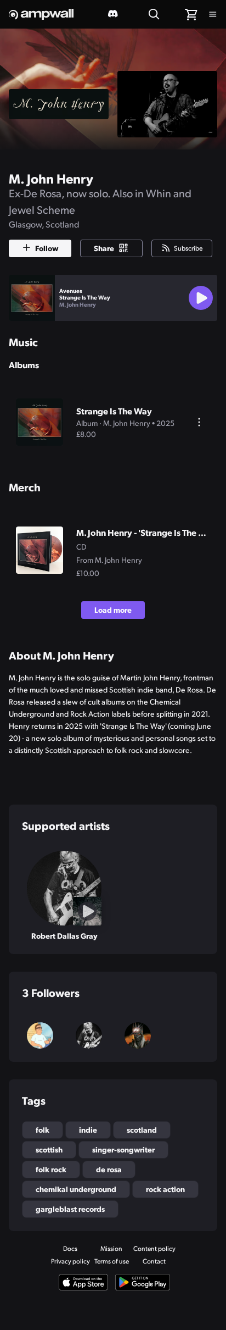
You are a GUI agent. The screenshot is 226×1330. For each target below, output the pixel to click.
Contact (154, 1261)
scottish (49, 1149)
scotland (142, 1129)
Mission (111, 1248)
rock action (165, 1189)
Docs (70, 1248)
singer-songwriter (123, 1149)
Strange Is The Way (84, 297)
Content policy (154, 1248)
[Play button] (201, 298)
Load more (113, 609)
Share (104, 248)
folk (42, 1129)
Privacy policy (70, 1261)
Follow (46, 248)
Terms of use (111, 1261)
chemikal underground (76, 1189)
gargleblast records (70, 1208)
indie (88, 1129)
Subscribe (188, 247)
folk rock (51, 1169)
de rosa (109, 1169)
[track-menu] (199, 422)
